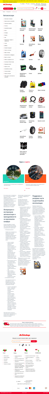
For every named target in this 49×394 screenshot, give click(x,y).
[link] (36, 8)
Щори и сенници (7, 52)
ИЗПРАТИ (33, 341)
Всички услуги (6, 355)
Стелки (5, 43)
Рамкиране (6, 362)
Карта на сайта (24, 392)
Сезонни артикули (7, 71)
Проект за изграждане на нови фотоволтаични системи (30, 366)
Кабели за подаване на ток (9, 59)
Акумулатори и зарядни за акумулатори (8, 40)
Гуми (5, 37)
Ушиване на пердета (7, 363)
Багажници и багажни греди (9, 61)
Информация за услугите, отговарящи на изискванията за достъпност (19, 370)
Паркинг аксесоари (7, 73)
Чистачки (6, 25)
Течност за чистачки (7, 50)
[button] (24, 190)
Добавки (5, 45)
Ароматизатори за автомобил (9, 21)
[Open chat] (46, 388)
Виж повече (6, 188)
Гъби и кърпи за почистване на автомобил (9, 76)
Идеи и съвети (38, 360)
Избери (27, 181)
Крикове (5, 35)
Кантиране (6, 359)
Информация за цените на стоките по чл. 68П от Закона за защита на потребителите (30, 370)
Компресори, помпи (7, 64)
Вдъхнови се (6, 181)
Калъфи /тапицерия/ (7, 47)
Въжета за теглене (7, 57)
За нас (37, 355)
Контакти (37, 359)
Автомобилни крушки (8, 28)
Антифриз (6, 32)
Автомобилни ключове (8, 68)
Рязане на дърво (6, 357)
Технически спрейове (8, 23)
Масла (5, 30)
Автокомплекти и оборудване (9, 54)
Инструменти (9, 11)
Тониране (5, 360)
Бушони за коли (7, 66)
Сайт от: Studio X (45, 392)
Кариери (37, 357)
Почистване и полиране (8, 18)
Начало (4, 11)
